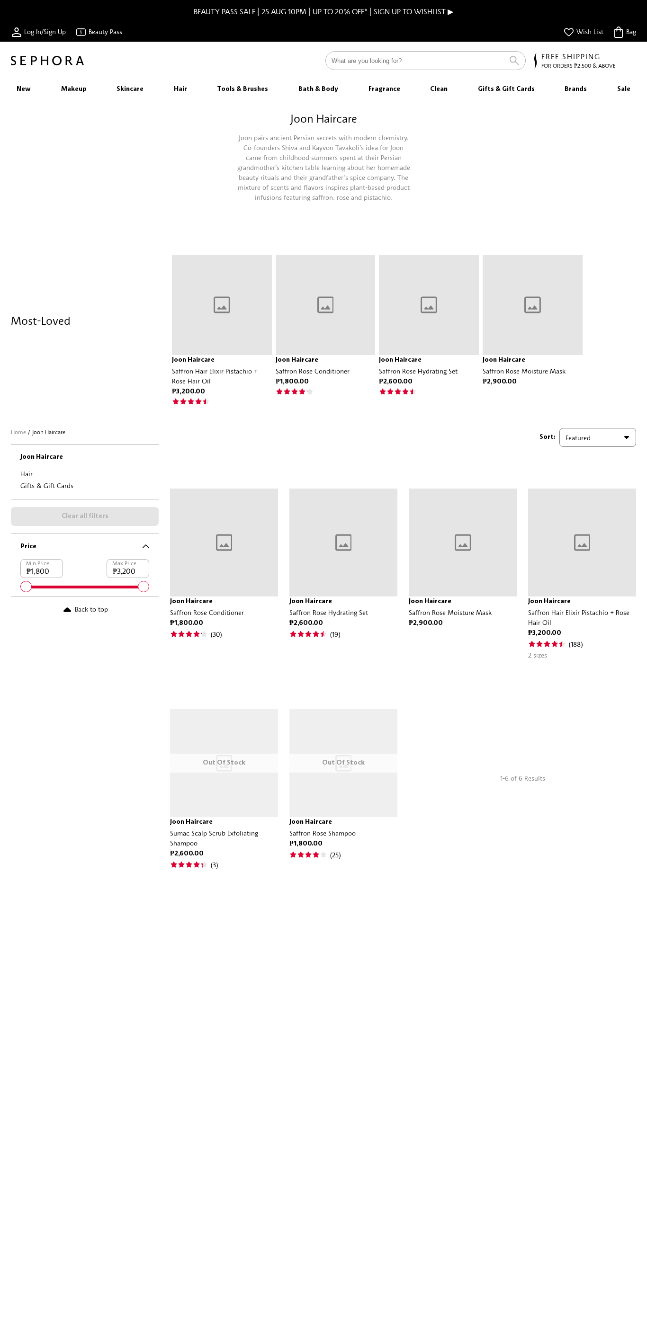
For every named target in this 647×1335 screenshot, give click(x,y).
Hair (26, 474)
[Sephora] (47, 60)
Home (18, 432)
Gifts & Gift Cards (46, 485)
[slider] (26, 586)
